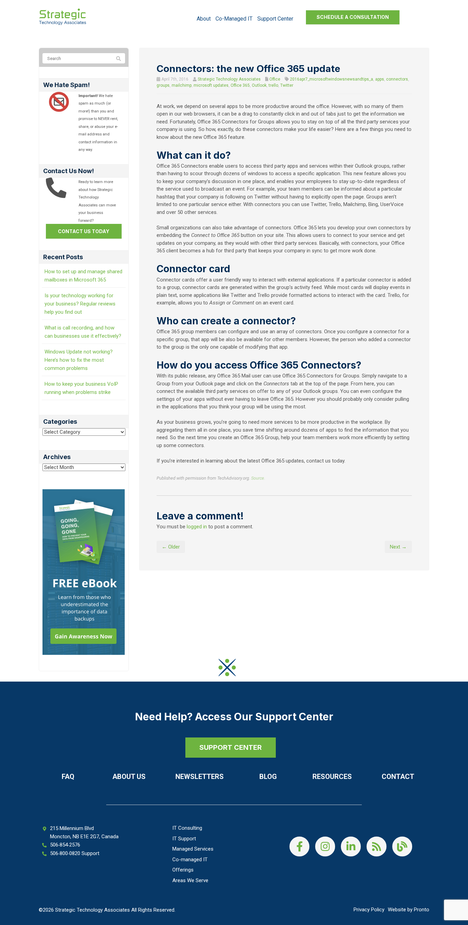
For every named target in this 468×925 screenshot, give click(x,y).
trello (273, 85)
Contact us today (83, 231)
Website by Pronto (408, 909)
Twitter (286, 85)
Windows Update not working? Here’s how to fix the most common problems (79, 360)
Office (274, 79)
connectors (397, 79)
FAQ (68, 776)
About (204, 18)
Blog (268, 776)
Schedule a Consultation (353, 17)
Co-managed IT (234, 18)
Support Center (275, 18)
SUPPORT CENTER (230, 747)
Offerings (183, 870)
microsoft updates (211, 85)
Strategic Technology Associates (229, 79)
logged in (197, 527)
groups (163, 85)
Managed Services (192, 849)
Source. (258, 478)
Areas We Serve (190, 880)
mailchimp (182, 85)
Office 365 (240, 85)
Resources (332, 776)
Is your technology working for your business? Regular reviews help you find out (80, 303)
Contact (398, 776)
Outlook (259, 85)
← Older (171, 547)
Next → (398, 547)
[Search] (118, 58)
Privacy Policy (369, 909)
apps (379, 79)
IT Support (184, 839)
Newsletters (199, 776)
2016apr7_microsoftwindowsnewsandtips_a (331, 79)
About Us (129, 776)
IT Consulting (187, 828)
